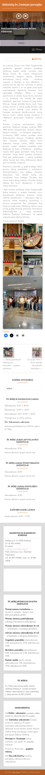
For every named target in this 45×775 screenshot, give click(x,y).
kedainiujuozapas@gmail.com (16, 549)
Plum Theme (16, 772)
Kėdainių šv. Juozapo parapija (22, 4)
